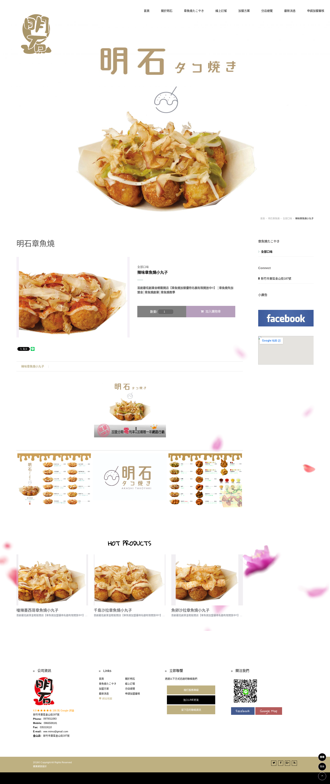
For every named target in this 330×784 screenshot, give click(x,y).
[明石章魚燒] (36, 33)
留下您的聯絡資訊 (191, 709)
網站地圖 (107, 698)
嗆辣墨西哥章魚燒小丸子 (37, 610)
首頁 (262, 218)
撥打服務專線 (191, 690)
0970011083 (50, 718)
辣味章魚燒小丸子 (32, 366)
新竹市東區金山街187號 (276, 278)
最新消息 (104, 693)
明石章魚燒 (274, 218)
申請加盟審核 (132, 693)
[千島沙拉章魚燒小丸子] (129, 579)
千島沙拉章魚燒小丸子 (113, 610)
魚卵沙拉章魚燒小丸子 (190, 610)
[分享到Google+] (287, 763)
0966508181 (50, 723)
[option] (73, 297)
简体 (322, 766)
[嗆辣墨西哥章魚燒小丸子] (52, 579)
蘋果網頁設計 (40, 766)
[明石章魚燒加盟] (165, 117)
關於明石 (130, 678)
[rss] (294, 763)
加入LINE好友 (191, 699)
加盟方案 (104, 688)
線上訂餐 (130, 683)
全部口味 (287, 218)
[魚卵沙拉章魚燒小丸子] (207, 579)
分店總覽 (130, 688)
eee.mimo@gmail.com (55, 731)
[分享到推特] (273, 763)
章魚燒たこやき (107, 683)
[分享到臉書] (280, 763)
